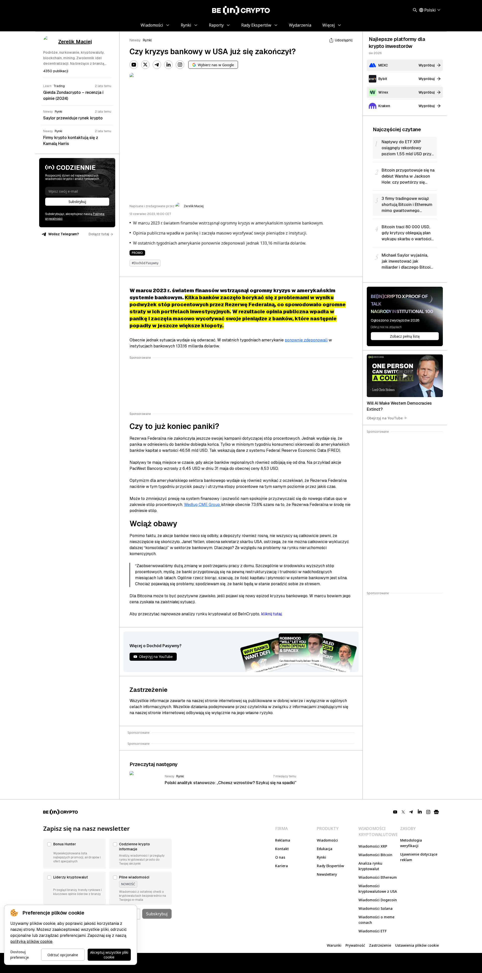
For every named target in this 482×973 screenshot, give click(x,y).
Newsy (135, 40)
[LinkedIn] (168, 64)
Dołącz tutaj (99, 234)
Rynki (147, 40)
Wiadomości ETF (372, 931)
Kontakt (282, 848)
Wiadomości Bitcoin (375, 854)
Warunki (334, 945)
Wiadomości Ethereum (377, 877)
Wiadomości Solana (375, 908)
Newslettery (327, 874)
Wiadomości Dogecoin (377, 899)
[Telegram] (157, 64)
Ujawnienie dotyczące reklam (418, 857)
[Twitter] (145, 64)
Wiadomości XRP (372, 846)
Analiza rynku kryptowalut (370, 866)
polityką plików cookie (31, 941)
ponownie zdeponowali (306, 340)
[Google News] (436, 811)
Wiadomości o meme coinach (376, 920)
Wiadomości (327, 840)
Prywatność (355, 945)
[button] (74, 854)
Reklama (282, 840)
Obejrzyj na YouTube (385, 417)
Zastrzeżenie (380, 945)
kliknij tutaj (271, 614)
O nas (280, 857)
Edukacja (324, 848)
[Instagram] (180, 64)
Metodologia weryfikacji (411, 843)
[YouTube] (134, 64)
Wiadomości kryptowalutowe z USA (377, 888)
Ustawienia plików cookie (417, 945)
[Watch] (405, 375)
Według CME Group (202, 504)
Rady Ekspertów (330, 865)
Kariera (281, 865)
